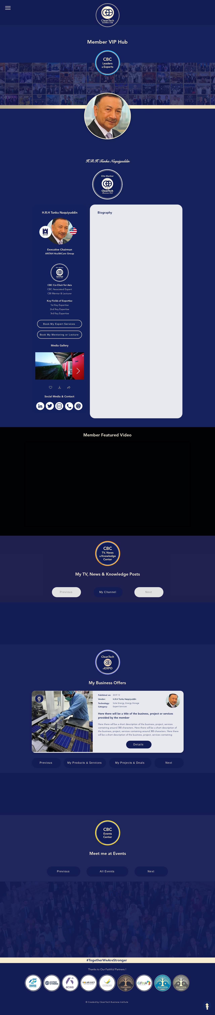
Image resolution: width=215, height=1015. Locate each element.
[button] (60, 387)
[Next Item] (78, 371)
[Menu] (7, 7)
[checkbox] (51, 387)
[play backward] (29, 983)
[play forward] (186, 983)
